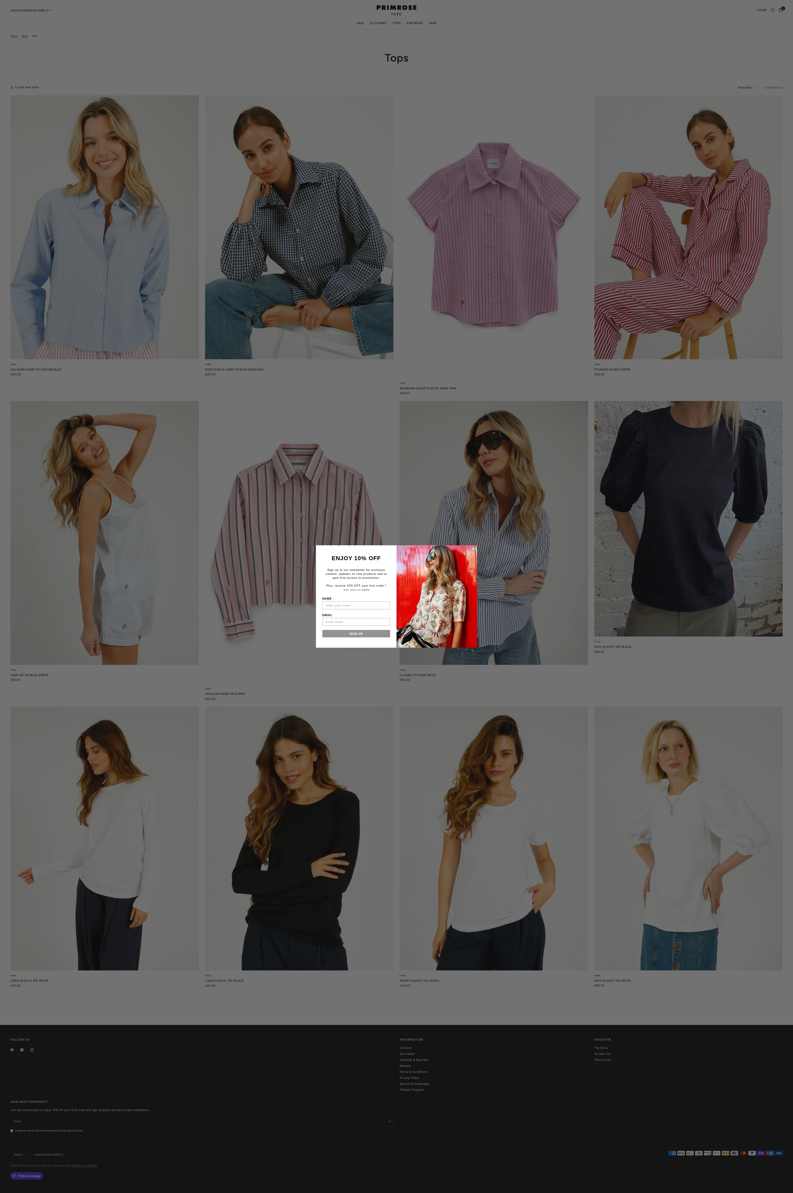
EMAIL (327, 615)
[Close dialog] (473, 549)
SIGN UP (356, 634)
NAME (327, 598)
